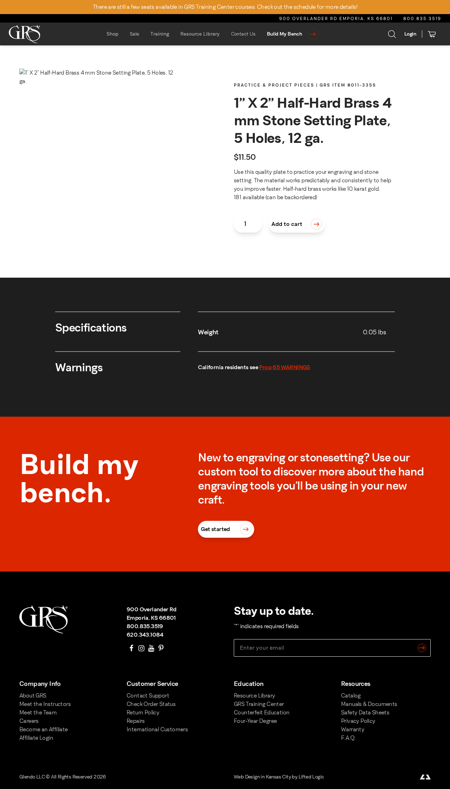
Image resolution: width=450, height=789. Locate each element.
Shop (112, 34)
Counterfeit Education (261, 712)
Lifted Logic (311, 777)
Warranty (352, 729)
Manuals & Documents (369, 704)
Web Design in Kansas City (262, 777)
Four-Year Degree (255, 721)
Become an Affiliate (43, 729)
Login (410, 34)
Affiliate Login (36, 737)
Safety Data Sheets (365, 712)
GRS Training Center (259, 704)
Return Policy (143, 712)
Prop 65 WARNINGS (284, 367)
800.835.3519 (422, 18)
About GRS (32, 695)
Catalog (351, 695)
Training (159, 34)
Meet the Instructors (45, 704)
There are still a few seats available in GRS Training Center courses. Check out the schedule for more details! (225, 7)
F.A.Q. (348, 737)
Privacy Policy (358, 721)
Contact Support (148, 695)
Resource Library (200, 34)
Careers (29, 721)
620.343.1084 (145, 634)
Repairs (136, 721)
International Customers (157, 729)
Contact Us (243, 34)
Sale (134, 34)
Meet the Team (38, 712)
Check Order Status (151, 704)
